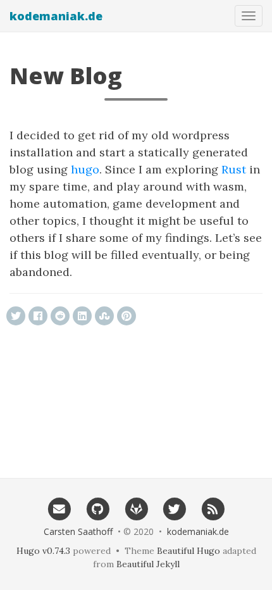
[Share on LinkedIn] (82, 315)
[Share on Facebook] (37, 315)
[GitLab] (136, 508)
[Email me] (59, 508)
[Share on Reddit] (60, 315)
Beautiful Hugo (188, 550)
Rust (233, 169)
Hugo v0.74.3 (43, 550)
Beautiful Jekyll (148, 564)
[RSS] (213, 508)
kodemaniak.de (55, 15)
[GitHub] (98, 508)
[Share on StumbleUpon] (104, 315)
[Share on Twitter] (15, 315)
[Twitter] (174, 508)
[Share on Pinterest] (126, 315)
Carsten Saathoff (78, 531)
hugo (85, 169)
